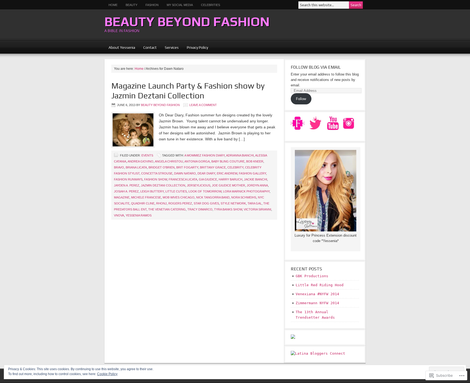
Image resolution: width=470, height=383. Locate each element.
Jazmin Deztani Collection (163, 185)
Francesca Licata (183, 179)
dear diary (206, 173)
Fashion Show (155, 179)
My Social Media (178, 5)
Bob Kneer (254, 161)
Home (113, 5)
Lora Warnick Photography (246, 191)
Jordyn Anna (257, 185)
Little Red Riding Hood (320, 285)
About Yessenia (122, 47)
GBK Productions (312, 276)
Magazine (121, 197)
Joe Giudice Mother (228, 185)
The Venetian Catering (167, 209)
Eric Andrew (227, 173)
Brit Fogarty (187, 167)
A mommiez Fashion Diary (204, 155)
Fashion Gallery (252, 173)
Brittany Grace (213, 167)
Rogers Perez (180, 203)
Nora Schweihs (243, 197)
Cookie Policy (107, 374)
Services (172, 47)
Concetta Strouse (156, 173)
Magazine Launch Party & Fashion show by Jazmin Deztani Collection (188, 90)
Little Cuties (176, 191)
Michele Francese (146, 197)
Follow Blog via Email (316, 67)
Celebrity (235, 167)
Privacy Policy (197, 47)
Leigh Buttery (152, 191)
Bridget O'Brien (162, 167)
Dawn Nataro (185, 173)
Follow (301, 99)
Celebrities (210, 5)
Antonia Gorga (197, 161)
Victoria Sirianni (257, 209)
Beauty (129, 5)
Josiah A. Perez (126, 191)
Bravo (119, 167)
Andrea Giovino (140, 161)
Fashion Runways (128, 179)
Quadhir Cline (142, 203)
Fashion (152, 5)
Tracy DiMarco (199, 209)
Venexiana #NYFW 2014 (317, 294)
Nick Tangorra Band (213, 197)
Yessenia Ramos (138, 215)
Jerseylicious (198, 185)
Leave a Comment (203, 105)
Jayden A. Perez (126, 185)
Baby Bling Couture (228, 161)
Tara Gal (255, 203)
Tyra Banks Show (228, 209)
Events (147, 155)
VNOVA (119, 215)
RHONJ (161, 203)
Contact (150, 47)
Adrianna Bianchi (240, 155)
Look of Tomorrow (204, 191)
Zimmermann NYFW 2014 (317, 303)
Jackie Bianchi (255, 179)
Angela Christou (169, 161)
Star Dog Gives (206, 203)
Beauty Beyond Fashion (187, 21)
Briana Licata (136, 167)
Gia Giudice (208, 179)
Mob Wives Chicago (178, 197)
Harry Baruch (230, 179)
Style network (233, 203)
